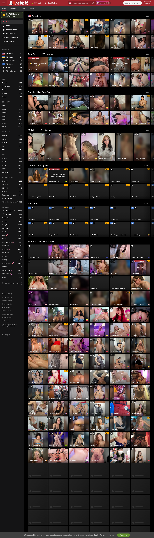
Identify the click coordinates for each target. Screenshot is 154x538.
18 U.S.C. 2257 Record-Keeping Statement (9, 325)
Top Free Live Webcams (40, 54)
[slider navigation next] (148, 34)
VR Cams (32, 203)
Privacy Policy (6, 307)
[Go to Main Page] (18, 3)
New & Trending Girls (39, 165)
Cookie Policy (99, 535)
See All (147, 16)
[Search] (93, 3)
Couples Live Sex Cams (40, 92)
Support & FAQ (7, 294)
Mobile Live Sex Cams (39, 130)
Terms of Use (6, 311)
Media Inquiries (7, 304)
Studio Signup (6, 317)
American (36, 16)
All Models (5, 321)
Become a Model (7, 314)
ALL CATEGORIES (13, 283)
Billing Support (7, 297)
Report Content (7, 300)
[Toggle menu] (3, 3)
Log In (147, 3)
